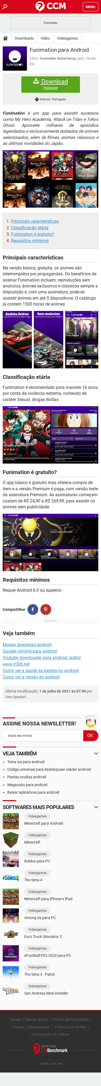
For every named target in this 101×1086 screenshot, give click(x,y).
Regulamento (39, 1027)
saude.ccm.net (50, 1063)
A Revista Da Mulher (70, 1027)
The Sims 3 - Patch (39, 974)
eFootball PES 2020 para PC (47, 955)
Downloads (24, 38)
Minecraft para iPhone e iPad (48, 899)
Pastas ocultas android (26, 777)
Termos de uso (36, 1020)
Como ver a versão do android (31, 677)
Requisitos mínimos (30, 240)
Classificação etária (29, 227)
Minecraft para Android (43, 823)
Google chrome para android (30, 651)
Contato (19, 1027)
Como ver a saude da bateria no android (41, 670)
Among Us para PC (40, 918)
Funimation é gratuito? (32, 234)
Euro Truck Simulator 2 (43, 936)
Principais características (35, 221)
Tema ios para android (25, 762)
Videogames (67, 38)
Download (54, 84)
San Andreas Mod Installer (46, 993)
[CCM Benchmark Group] (50, 1049)
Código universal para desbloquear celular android (49, 769)
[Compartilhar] (32, 609)
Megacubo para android (27, 785)
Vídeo (45, 38)
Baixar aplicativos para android (33, 792)
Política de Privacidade (71, 1020)
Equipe (16, 1020)
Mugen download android (27, 644)
